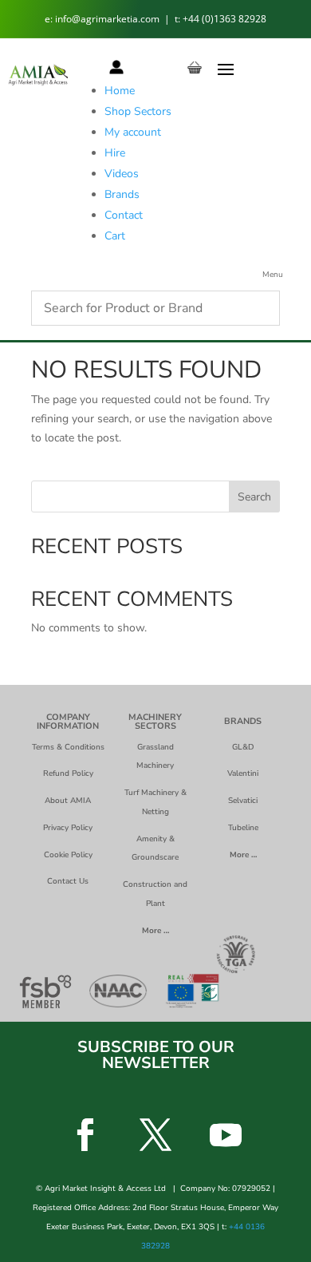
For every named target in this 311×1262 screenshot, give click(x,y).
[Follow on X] (155, 1135)
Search (254, 496)
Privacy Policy (68, 827)
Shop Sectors (137, 111)
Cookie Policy (68, 854)
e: (50, 19)
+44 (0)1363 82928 (224, 19)
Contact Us (68, 881)
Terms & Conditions (68, 747)
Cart (114, 235)
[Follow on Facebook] (85, 1135)
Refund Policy (68, 773)
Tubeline (243, 827)
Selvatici (243, 800)
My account (132, 132)
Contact (123, 215)
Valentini (242, 773)
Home (119, 90)
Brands (122, 194)
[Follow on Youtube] (226, 1135)
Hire (114, 152)
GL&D (243, 747)
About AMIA (68, 800)
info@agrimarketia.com (108, 19)
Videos (121, 173)
